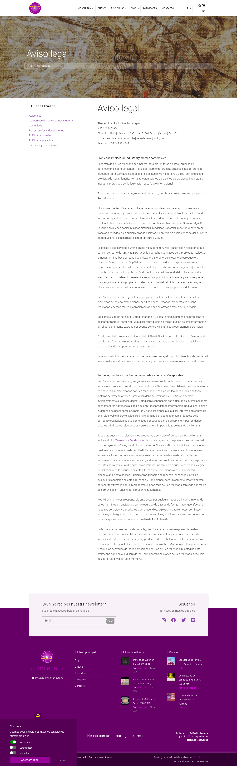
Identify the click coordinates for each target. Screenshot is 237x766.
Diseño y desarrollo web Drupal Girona (173, 757)
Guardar (62, 761)
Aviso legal (35, 115)
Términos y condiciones (43, 145)
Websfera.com (200, 757)
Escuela (79, 666)
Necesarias (26, 742)
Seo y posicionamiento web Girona (191, 761)
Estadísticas (26, 747)
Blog (133, 10)
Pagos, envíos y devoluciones (46, 130)
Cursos (102, 8)
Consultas (84, 10)
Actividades (150, 8)
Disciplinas (116, 10)
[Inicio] (35, 8)
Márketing (25, 753)
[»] (188, 9)
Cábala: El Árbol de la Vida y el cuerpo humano (189, 699)
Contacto (168, 8)
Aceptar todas (30, 759)
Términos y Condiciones (129, 440)
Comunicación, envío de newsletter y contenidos (51, 123)
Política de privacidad (41, 140)
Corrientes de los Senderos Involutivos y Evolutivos (190, 679)
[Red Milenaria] (47, 656)
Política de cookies (40, 135)
